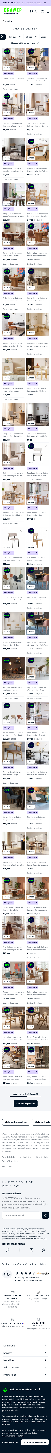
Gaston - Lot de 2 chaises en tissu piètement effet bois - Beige (13, 81)
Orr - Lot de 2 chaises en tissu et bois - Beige (36, 558)
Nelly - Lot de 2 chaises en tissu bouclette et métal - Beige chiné (36, 1079)
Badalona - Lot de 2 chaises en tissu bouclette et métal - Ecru (37, 475)
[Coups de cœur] (37, 11)
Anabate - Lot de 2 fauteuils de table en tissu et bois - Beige (37, 346)
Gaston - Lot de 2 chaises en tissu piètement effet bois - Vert (13, 994)
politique (27, 1433)
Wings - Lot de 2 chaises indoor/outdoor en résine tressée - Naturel (12, 216)
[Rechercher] (31, 11)
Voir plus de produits (25, 1103)
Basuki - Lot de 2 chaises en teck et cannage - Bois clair (37, 214)
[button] (25, 40)
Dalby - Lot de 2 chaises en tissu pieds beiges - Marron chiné (13, 475)
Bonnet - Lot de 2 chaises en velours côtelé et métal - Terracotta (13, 600)
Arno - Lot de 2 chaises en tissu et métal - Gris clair (36, 733)
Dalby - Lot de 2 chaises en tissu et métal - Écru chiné (13, 434)
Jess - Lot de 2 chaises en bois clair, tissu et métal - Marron (36, 126)
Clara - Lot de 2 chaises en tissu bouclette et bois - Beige (37, 391)
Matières (28, 37)
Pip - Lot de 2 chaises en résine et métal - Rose (36, 818)
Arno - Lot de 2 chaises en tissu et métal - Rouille (36, 513)
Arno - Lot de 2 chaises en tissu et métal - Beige (12, 643)
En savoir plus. (42, 1238)
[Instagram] (31, 1250)
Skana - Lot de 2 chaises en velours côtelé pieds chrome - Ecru (13, 391)
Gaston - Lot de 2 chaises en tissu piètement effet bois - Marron (37, 949)
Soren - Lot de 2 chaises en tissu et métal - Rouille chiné (13, 255)
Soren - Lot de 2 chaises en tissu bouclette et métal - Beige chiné (37, 81)
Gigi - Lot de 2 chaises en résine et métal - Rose (36, 598)
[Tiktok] (7, 1250)
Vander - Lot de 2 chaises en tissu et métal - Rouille (12, 344)
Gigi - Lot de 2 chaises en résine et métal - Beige (36, 688)
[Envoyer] (45, 1215)
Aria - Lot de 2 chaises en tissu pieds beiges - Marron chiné (13, 949)
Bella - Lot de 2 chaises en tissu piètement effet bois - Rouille (37, 255)
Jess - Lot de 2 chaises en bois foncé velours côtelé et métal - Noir (37, 436)
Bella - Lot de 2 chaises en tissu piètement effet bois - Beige (37, 994)
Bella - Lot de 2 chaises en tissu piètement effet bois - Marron (13, 301)
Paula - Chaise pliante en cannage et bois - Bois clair (37, 1038)
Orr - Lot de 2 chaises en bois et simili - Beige (12, 773)
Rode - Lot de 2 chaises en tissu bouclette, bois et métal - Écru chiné (12, 1079)
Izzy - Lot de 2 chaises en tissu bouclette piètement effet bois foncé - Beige (12, 865)
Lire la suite (7, 1166)
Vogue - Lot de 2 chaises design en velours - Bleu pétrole (12, 820)
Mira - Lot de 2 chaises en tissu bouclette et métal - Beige (12, 560)
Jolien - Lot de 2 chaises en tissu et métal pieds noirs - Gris (37, 774)
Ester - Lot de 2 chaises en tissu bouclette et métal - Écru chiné (12, 126)
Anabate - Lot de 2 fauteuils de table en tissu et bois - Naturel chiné (13, 515)
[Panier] (42, 11)
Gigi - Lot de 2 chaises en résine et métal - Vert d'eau (37, 643)
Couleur (12, 37)
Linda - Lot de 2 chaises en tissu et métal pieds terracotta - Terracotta (13, 910)
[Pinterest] (43, 1250)
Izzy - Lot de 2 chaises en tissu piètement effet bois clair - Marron (36, 865)
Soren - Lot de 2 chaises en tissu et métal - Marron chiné (37, 301)
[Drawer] (13, 11)
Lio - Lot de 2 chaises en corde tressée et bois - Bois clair (13, 1040)
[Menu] (48, 11)
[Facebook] (19, 1250)
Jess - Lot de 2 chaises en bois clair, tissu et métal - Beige (12, 171)
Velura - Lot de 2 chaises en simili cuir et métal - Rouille (13, 733)
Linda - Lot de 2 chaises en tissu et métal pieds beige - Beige (37, 910)
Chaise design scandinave (16, 1122)
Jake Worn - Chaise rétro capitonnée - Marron (12, 688)
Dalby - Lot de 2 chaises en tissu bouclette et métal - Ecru (37, 171)
